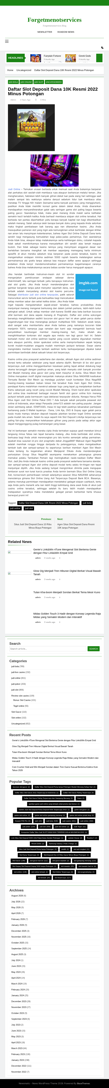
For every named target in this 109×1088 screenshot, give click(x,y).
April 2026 (16, 913)
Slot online (16, 717)
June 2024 (16, 966)
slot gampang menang (85, 861)
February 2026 (18, 919)
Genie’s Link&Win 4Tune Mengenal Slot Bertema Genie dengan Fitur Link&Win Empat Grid (54, 740)
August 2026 (17, 895)
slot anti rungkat (81, 849)
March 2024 (16, 983)
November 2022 (18, 1072)
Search (93, 648)
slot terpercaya (63, 878)
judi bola (13, 82)
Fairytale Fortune (52, 56)
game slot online (22, 815)
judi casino (69, 821)
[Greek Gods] (70, 59)
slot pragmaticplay (86, 872)
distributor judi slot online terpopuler (38, 294)
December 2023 (18, 1001)
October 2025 (17, 942)
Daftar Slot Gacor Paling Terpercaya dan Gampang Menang (48, 798)
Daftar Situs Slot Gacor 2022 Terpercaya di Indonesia (36, 793)
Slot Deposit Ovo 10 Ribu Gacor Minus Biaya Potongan (66, 855)
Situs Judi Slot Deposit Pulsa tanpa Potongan (38, 849)
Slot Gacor (16, 712)
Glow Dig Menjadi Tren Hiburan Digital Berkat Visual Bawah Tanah (42, 746)
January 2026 (17, 925)
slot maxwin (67, 866)
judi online (26, 82)
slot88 (65, 849)
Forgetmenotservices (55, 19)
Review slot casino (20, 695)
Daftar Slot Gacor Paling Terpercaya (78, 793)
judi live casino (18, 672)
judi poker (15, 684)
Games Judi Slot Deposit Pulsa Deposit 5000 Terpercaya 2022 (44, 810)
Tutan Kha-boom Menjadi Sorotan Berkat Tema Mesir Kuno (66, 592)
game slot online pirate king (82, 815)
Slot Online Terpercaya (63, 872)
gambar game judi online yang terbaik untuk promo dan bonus (54, 804)
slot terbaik (44, 878)
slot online (20, 872)
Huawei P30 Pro (22, 821)
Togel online (18, 706)
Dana (80, 798)
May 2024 (16, 972)
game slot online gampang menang (50, 815)
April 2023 (16, 1042)
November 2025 (18, 937)
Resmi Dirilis (38, 844)
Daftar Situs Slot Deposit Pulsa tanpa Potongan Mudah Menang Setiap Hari (65, 787)
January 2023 (17, 1060)
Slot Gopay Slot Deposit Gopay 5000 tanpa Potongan (34, 866)
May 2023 (16, 1036)
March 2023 (16, 1048)
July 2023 (15, 1025)
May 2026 (16, 907)
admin (13, 99)
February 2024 (18, 989)
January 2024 (17, 995)
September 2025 (19, 948)
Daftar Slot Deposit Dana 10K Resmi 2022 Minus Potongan (48, 503)
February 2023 (18, 1054)
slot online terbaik (39, 872)
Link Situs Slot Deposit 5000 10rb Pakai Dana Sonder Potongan (37, 838)
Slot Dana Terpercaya (29, 855)
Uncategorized (54, 82)
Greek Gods (85, 56)
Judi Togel (80, 827)
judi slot (38, 82)
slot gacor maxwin (60, 861)
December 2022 (18, 1066)
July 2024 (15, 960)
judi (38, 821)
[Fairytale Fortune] (35, 59)
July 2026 (15, 901)
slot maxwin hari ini (87, 866)
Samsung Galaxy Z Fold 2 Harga (63, 844)
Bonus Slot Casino (22, 700)
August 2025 (17, 954)
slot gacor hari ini (39, 861)
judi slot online (62, 827)
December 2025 (18, 931)
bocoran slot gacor (21, 787)
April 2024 (16, 978)
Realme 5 (92, 838)
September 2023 (19, 1019)
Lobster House (75, 838)
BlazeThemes (83, 1083)
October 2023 (17, 1013)
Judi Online (14, 189)
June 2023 (16, 1030)
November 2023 (18, 1007)
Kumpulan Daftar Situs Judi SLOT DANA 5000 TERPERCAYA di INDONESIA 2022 (54, 832)
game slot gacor (82, 810)
